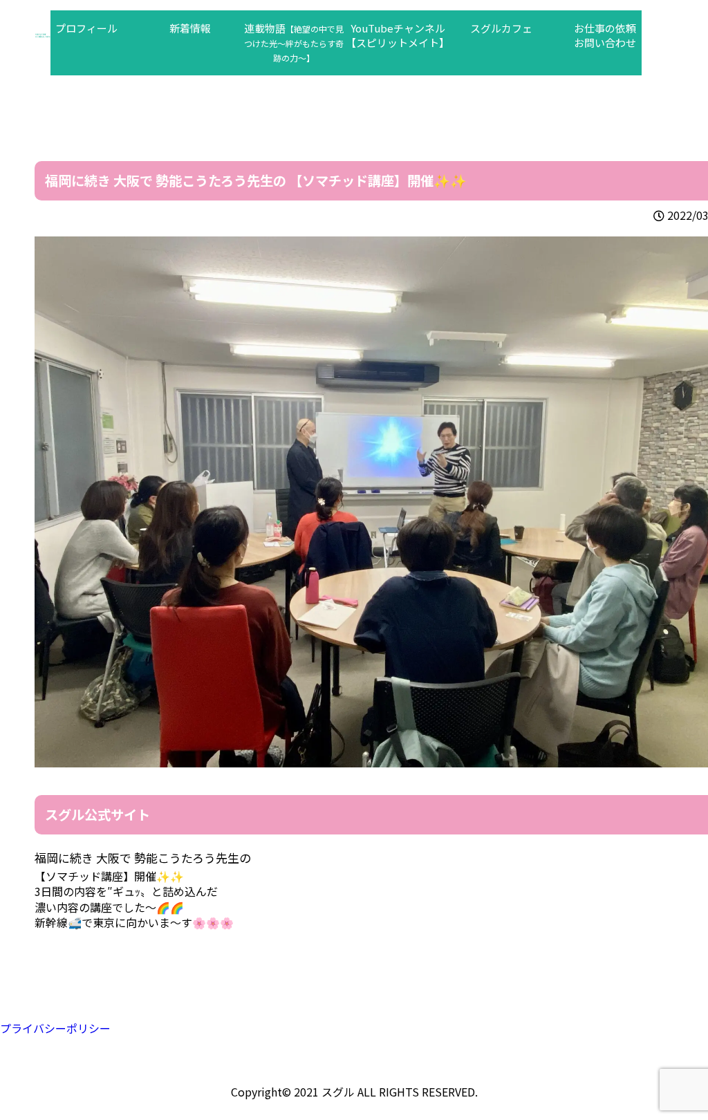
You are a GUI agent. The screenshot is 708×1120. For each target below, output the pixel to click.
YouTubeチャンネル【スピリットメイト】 (397, 35)
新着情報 (190, 28)
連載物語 (294, 42)
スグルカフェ (501, 28)
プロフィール (86, 28)
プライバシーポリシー (55, 1028)
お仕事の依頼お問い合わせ (605, 35)
